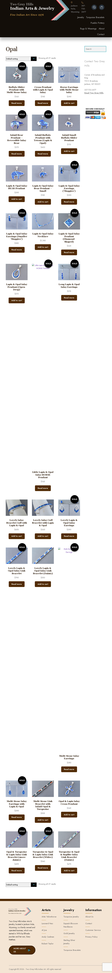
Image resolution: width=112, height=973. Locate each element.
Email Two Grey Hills (94, 93)
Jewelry (80, 17)
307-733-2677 (83, 8)
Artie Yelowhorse (49, 916)
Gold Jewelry (69, 933)
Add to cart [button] (69, 103)
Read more (16, 103)
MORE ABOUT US (20, 950)
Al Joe (44, 930)
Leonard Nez (47, 923)
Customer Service (93, 930)
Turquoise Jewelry (71, 916)
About (101, 28)
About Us (89, 916)
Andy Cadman (48, 936)
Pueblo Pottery (97, 22)
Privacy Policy (91, 936)
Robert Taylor (48, 943)
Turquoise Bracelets (95, 17)
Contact (100, 34)
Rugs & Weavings (88, 28)
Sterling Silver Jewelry (69, 942)
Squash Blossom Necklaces (71, 925)
